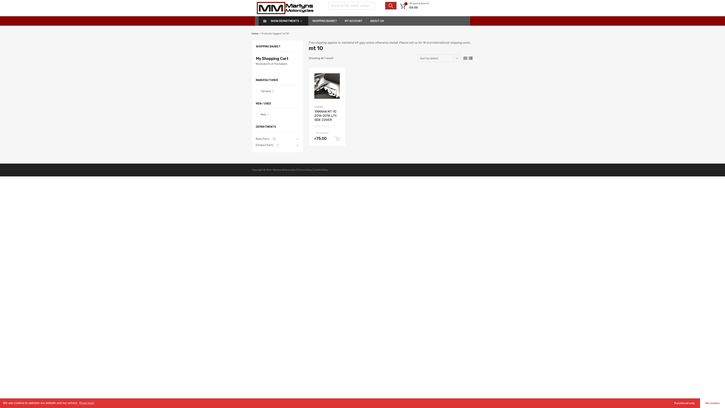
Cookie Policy (321, 169)
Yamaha (266, 91)
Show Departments (285, 21)
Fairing (318, 107)
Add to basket (337, 138)
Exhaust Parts (264, 145)
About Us (377, 21)
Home (255, 33)
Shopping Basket (324, 21)
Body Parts (262, 138)
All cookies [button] (712, 403)
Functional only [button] (684, 403)
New (263, 114)
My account (353, 21)
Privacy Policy (305, 169)
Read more (86, 403)
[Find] (390, 5)
